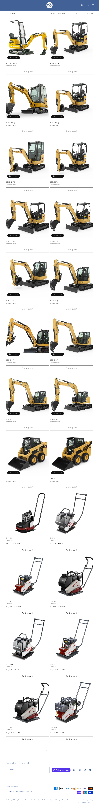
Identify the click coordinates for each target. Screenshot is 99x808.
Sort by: (52, 13)
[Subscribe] (46, 770)
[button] (5, 5)
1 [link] (33, 751)
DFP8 (8, 601)
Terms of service (73, 800)
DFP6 (52, 538)
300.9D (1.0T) (11, 63)
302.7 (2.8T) (10, 241)
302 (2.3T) (54, 182)
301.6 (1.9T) (10, 123)
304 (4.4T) (10, 301)
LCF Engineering (18, 800)
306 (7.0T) (10, 360)
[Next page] (65, 750)
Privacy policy (60, 800)
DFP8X (53, 601)
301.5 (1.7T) (54, 63)
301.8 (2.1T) (10, 182)
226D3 (8, 479)
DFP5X (9, 538)
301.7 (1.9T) (54, 123)
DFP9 (52, 664)
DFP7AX (9, 664)
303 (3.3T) (54, 241)
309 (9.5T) (10, 419)
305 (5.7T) (54, 301)
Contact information (85, 802)
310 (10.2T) (54, 419)
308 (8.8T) (54, 360)
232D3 (52, 479)
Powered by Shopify (32, 800)
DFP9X (9, 727)
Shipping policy (87, 800)
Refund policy (47, 800)
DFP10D (53, 727)
